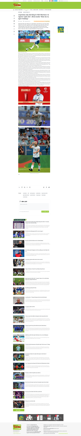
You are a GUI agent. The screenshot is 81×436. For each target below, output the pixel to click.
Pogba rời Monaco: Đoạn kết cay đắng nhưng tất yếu (35, 268)
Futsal (31, 9)
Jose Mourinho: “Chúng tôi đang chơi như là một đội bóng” (36, 297)
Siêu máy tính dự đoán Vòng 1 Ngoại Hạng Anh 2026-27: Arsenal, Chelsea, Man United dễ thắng (37, 222)
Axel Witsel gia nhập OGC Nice (30, 287)
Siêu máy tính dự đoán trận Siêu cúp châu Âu (33, 391)
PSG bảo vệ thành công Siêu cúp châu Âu (32, 372)
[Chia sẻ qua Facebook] (14, 18)
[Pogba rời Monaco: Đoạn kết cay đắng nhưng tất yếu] (18, 272)
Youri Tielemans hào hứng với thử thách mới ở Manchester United (37, 363)
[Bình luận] (14, 31)
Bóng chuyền (35, 9)
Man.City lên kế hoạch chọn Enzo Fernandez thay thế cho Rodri (36, 382)
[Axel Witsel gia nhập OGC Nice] (18, 291)
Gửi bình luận (45, 211)
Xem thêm (18, 410)
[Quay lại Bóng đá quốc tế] (14, 34)
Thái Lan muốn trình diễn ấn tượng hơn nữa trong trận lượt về (36, 316)
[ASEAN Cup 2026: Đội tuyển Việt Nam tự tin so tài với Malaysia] (18, 338)
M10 (28, 193)
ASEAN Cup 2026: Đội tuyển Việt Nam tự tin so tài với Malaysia (36, 334)
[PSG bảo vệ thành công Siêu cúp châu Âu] (18, 376)
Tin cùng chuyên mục (19, 219)
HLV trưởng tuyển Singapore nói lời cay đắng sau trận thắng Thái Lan (37, 251)
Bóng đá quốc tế (26, 9)
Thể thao (20, 12)
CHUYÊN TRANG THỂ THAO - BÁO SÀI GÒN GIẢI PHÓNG (17, 5)
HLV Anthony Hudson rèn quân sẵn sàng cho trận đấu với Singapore (35, 354)
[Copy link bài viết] (14, 29)
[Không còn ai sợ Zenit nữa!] (18, 404)
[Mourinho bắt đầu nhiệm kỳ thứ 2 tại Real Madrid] (18, 244)
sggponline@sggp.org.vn (17, 433)
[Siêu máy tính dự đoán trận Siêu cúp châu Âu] (18, 395)
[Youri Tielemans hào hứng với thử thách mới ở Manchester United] (18, 366)
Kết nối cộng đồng (48, 9)
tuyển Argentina (32, 193)
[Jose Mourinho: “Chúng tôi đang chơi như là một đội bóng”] (18, 300)
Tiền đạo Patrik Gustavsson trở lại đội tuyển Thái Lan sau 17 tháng (37, 344)
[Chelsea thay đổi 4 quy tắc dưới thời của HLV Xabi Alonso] (18, 329)
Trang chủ (13, 10)
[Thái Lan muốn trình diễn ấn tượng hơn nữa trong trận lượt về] (18, 319)
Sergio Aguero (38, 195)
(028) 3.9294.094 (16, 432)
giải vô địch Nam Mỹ (26, 195)
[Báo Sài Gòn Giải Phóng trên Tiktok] (52, 0)
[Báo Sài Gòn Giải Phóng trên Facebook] (49, 0)
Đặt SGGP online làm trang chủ (63, 433)
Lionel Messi (25, 193)
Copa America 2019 (44, 193)
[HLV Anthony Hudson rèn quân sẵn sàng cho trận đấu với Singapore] (18, 357)
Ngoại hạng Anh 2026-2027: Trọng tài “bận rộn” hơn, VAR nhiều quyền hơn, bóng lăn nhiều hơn (37, 279)
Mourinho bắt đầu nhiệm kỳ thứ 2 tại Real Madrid (34, 240)
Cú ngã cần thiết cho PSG (30, 306)
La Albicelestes (38, 193)
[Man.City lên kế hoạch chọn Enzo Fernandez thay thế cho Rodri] (18, 385)
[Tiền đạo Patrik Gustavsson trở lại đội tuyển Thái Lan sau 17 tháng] (18, 347)
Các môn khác (41, 9)
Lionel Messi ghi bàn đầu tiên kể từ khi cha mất (34, 259)
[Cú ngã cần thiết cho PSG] (18, 310)
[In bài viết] (14, 26)
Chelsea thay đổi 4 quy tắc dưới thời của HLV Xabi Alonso (35, 325)
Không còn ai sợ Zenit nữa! (30, 401)
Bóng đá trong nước (19, 9)
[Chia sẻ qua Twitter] (14, 21)
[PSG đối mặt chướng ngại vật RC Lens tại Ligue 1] (18, 234)
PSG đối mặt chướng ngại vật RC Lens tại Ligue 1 (34, 231)
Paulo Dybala (43, 195)
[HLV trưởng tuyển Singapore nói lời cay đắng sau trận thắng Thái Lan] (18, 253)
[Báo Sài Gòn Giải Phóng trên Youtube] (51, 0)
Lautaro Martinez (32, 195)
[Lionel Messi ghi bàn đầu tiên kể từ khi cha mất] (18, 262)
